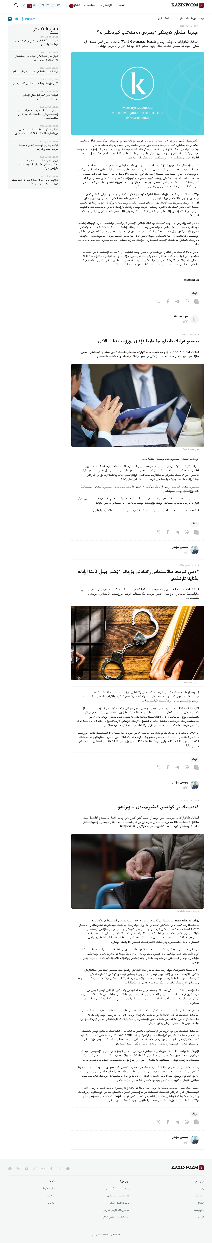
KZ (58, 6)
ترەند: (201, 18)
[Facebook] (167, 302)
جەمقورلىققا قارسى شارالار (116, 1210)
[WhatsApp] (186, 302)
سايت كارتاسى (47, 1189)
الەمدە (201, 1218)
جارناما (51, 1203)
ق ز (29, 6)
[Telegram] (177, 302)
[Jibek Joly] (27, 19)
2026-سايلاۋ (164, 19)
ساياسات (199, 1196)
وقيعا (175, 19)
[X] (158, 302)
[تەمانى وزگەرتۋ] (69, 5)
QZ (52, 6)
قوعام (194, 293)
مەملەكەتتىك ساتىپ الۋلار (116, 1218)
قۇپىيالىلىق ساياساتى (118, 1196)
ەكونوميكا (199, 1210)
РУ (47, 6)
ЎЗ (24, 6)
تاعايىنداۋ (184, 19)
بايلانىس (50, 1196)
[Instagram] (196, 302)
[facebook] (51, 1168)
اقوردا (193, 19)
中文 (35, 6)
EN (42, 6)
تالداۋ (77, 5)
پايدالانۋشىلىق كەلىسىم (117, 1189)
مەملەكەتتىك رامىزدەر (118, 1203)
